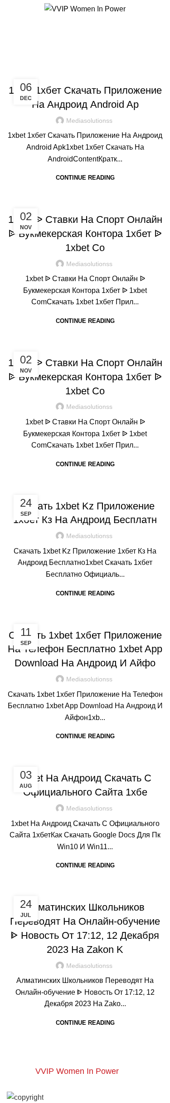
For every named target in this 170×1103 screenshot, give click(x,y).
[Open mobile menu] (10, 9)
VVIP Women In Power (76, 1071)
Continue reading (85, 178)
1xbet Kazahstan (85, 72)
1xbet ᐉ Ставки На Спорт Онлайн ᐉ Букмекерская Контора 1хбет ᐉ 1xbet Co (85, 233)
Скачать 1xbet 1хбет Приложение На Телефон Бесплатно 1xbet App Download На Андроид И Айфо (85, 649)
